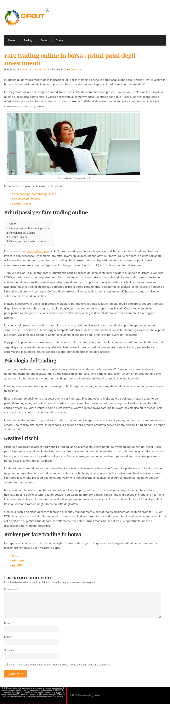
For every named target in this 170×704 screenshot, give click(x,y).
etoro (15, 555)
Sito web (9, 650)
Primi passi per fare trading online (34, 194)
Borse (59, 40)
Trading (28, 40)
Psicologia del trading (26, 198)
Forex (44, 40)
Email (8, 636)
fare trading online (38, 251)
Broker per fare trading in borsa (27, 241)
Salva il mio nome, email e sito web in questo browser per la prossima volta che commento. (60, 664)
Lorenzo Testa (39, 69)
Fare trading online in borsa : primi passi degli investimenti (69, 59)
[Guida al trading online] (25, 26)
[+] (48, 10)
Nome (8, 623)
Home (11, 40)
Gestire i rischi (21, 203)
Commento (11, 589)
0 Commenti (75, 69)
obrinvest (19, 560)
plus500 (17, 565)
